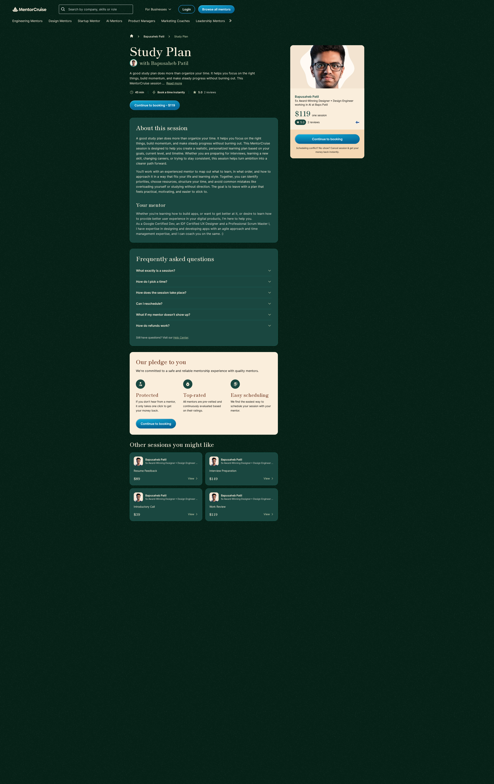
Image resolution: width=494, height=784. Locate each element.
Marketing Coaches (175, 21)
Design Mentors (60, 21)
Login (187, 9)
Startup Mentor (89, 21)
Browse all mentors (216, 9)
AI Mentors (114, 21)
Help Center (180, 337)
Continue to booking (156, 424)
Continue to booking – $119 (154, 105)
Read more (174, 83)
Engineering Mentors (27, 21)
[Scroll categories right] (231, 20)
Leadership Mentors (210, 21)
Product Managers (141, 21)
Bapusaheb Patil (154, 36)
